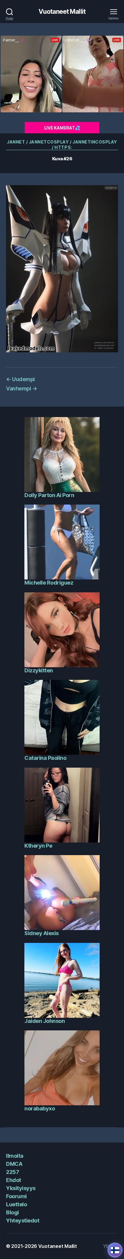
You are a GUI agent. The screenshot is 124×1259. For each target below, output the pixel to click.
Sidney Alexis (41, 933)
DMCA (14, 1164)
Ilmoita (14, 1156)
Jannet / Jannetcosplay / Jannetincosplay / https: (62, 144)
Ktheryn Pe (38, 846)
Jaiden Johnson (44, 1021)
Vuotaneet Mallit (62, 11)
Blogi (12, 1212)
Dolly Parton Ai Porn (49, 495)
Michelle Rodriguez (48, 582)
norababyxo (39, 1108)
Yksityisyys (21, 1188)
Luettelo (16, 1204)
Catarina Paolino (45, 758)
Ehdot (13, 1180)
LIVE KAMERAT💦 (62, 127)
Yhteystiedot (22, 1220)
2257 (12, 1172)
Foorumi (16, 1196)
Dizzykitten (38, 670)
